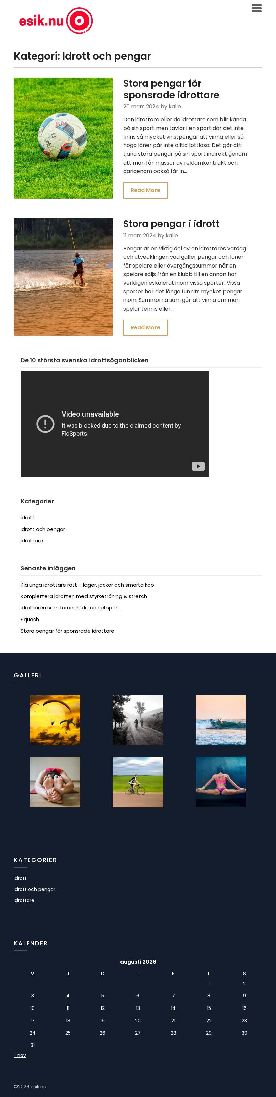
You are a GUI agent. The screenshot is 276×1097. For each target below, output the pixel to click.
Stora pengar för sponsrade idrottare (171, 89)
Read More (145, 190)
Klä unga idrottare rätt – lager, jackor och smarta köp (87, 584)
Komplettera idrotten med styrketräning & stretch (84, 596)
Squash (30, 619)
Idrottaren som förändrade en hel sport (70, 607)
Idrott (28, 517)
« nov (20, 1055)
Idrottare (32, 540)
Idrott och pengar (43, 529)
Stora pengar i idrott (171, 224)
